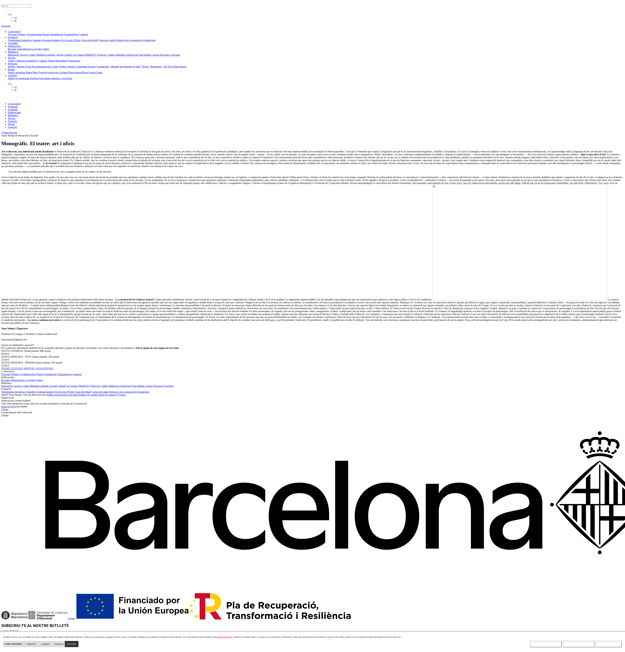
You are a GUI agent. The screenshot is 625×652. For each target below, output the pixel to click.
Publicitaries (59, 644)
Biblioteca (13, 115)
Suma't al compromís (18, 78)
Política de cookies (88, 394)
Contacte (83, 34)
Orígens (21, 34)
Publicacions (14, 112)
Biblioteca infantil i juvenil (49, 55)
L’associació (14, 103)
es (15, 20)
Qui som (12, 34)
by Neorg (121, 394)
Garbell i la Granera (74, 55)
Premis (11, 124)
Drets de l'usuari (107, 394)
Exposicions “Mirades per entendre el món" (119, 66)
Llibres (45, 49)
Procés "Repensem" (152, 66)
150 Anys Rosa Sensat (174, 66)
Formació (13, 106)
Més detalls (71, 644)
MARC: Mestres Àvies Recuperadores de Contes (33, 66)
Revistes (12, 49)
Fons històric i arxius (149, 55)
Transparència (71, 34)
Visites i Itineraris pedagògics (23, 60)
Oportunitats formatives (20, 40)
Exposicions (74, 60)
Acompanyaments (51, 40)
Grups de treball (89, 40)
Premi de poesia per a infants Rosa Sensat (59, 72)
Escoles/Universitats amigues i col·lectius (51, 78)
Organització (56, 34)
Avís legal (73, 394)
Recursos (165, 55)
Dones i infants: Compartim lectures (77, 66)
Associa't (6, 26)
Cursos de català (106, 40)
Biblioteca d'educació (127, 55)
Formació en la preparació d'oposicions (136, 40)
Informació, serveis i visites (22, 55)
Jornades (37, 40)
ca (15, 17)
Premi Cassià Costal (92, 72)
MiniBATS (91, 55)
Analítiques (45, 644)
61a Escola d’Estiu (70, 40)
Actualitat (13, 109)
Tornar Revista (9, 132)
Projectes (101, 55)
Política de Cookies (225, 637)
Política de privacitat (57, 394)
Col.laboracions (34, 34)
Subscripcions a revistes (29, 49)
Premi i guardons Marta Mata (23, 72)
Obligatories (31, 644)
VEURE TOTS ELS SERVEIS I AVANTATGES (27, 368)
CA (10, 14)
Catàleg (111, 55)
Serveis (11, 118)
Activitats (175, 55)
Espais (46, 34)
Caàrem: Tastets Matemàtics (52, 60)
